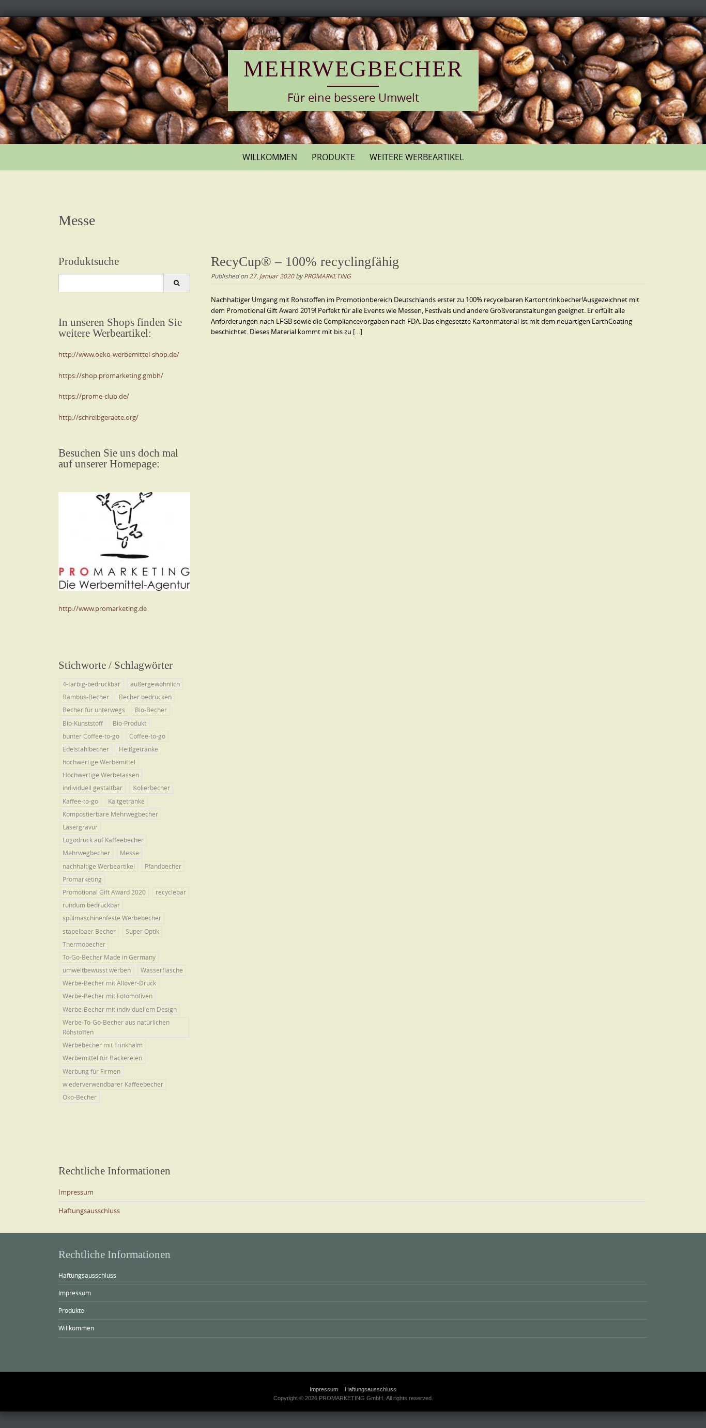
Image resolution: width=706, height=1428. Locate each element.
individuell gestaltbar (92, 787)
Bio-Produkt (129, 723)
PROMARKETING (327, 276)
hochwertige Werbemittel (99, 762)
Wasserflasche (162, 970)
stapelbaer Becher (89, 931)
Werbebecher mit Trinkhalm (103, 1045)
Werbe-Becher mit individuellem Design (120, 1009)
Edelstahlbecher (86, 749)
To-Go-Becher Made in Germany (109, 957)
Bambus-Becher (86, 697)
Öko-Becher (80, 1097)
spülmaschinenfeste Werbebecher (112, 918)
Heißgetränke (138, 749)
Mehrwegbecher (353, 69)
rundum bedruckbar (91, 905)
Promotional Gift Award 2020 (104, 892)
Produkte (333, 157)
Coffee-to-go (147, 736)
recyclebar (171, 892)
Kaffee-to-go (80, 801)
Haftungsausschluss (89, 1210)
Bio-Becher (151, 709)
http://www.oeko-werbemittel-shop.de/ (118, 354)
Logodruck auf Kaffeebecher (103, 840)
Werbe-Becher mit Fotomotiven (107, 996)
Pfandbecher (163, 866)
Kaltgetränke (126, 801)
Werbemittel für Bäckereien (102, 1058)
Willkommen (269, 157)
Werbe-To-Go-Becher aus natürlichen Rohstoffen (116, 1027)
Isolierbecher (151, 787)
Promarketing (82, 879)
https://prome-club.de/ (93, 396)
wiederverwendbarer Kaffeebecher (113, 1084)
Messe (129, 853)
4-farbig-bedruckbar (91, 684)
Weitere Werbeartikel (417, 157)
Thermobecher (84, 944)
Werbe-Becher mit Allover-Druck (109, 983)
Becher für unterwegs (94, 709)
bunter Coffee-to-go (91, 736)
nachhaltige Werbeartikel (99, 866)
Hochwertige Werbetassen (101, 775)
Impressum (76, 1192)
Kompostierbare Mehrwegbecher (110, 814)
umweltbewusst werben (97, 970)
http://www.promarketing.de (102, 608)
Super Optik (142, 931)
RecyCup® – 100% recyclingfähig (305, 261)
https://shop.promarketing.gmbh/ (110, 375)
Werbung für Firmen (91, 1071)
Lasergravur (80, 827)
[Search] (176, 283)
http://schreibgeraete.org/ (98, 417)
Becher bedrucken (145, 697)
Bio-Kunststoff (83, 723)
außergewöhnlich (155, 684)
